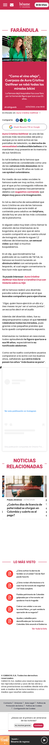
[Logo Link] (25, 4)
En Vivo (42, 4)
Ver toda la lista (39, 628)
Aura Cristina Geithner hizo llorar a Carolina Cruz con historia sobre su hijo (24, 280)
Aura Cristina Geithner (27, 112)
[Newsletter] (11, 5)
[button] (5, 5)
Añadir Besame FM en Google (27, 127)
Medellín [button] (15, 739)
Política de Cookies (34, 706)
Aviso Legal (29, 703)
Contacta (8, 703)
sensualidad (9, 146)
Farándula (24, 30)
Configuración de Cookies (24, 708)
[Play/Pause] (44, 740)
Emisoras (18, 703)
